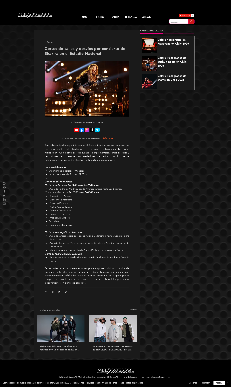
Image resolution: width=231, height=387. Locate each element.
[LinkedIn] (4, 199)
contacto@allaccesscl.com (131, 377)
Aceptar (219, 382)
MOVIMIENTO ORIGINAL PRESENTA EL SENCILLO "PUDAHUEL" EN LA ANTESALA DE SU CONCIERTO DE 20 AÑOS (113, 348)
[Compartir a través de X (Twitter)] (52, 292)
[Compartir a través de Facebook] (46, 292)
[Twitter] (4, 195)
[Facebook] (4, 191)
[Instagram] (4, 183)
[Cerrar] (227, 383)
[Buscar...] (191, 21)
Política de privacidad (134, 382)
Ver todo (133, 309)
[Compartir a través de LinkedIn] (59, 292)
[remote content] (86, 130)
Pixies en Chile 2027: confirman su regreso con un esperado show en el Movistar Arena (60, 348)
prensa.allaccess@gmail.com (157, 377)
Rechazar (205, 382)
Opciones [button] (193, 382)
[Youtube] (4, 187)
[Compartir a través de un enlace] (65, 292)
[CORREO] (4, 203)
